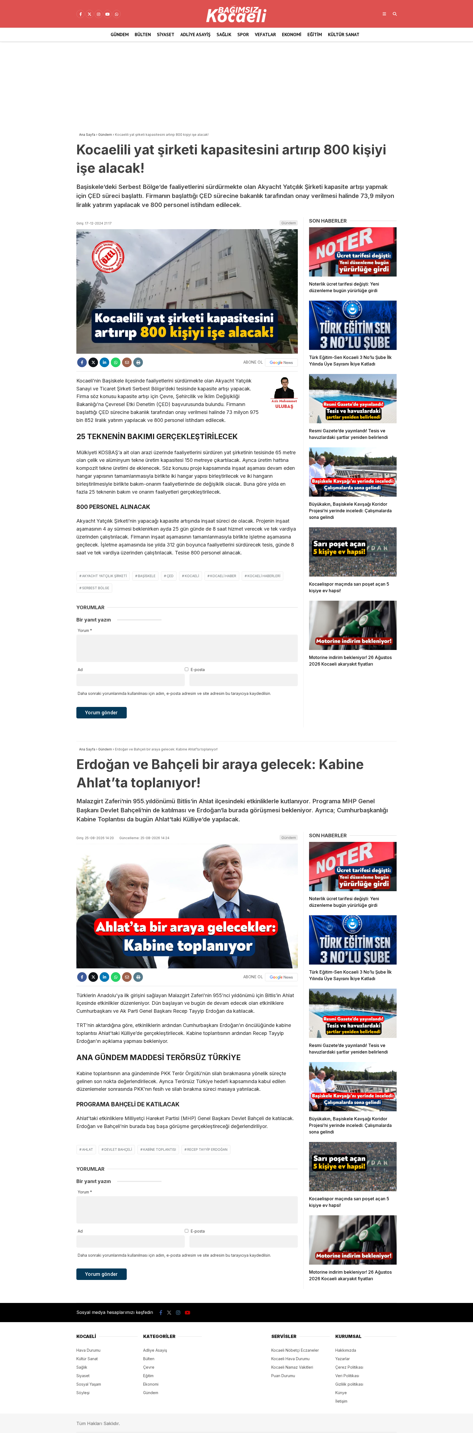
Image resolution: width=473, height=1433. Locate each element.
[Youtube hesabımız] (107, 14)
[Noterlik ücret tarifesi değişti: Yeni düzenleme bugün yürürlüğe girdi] (353, 252)
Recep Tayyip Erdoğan (207, 1149)
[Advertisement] (236, 85)
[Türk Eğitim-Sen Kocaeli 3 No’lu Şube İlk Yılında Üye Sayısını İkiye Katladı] (353, 325)
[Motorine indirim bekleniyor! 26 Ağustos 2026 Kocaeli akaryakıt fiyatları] (353, 625)
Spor (243, 34)
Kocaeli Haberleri (263, 576)
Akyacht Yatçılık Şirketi (104, 576)
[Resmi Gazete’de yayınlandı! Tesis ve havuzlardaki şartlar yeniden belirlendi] (353, 398)
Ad (80, 669)
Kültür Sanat (343, 34)
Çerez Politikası (349, 1367)
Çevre (148, 1367)
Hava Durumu (88, 1350)
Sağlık (224, 34)
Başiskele (146, 576)
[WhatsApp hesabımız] (116, 14)
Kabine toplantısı (159, 1149)
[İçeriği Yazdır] (138, 362)
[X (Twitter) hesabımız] (89, 14)
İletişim (341, 1401)
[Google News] (281, 362)
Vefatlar (265, 34)
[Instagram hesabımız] (98, 14)
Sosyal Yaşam (88, 1384)
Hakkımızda (345, 1350)
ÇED (170, 576)
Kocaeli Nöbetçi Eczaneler (295, 1350)
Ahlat (87, 1149)
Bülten (143, 34)
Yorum (85, 630)
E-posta (198, 669)
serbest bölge (95, 588)
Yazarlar (342, 1358)
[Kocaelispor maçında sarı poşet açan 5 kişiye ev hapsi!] (353, 552)
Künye (341, 1392)
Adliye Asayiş (195, 34)
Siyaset (165, 34)
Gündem (120, 34)
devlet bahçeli (118, 1149)
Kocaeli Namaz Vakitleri (292, 1367)
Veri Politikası (347, 1375)
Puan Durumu (283, 1375)
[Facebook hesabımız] (80, 14)
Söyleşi (83, 1392)
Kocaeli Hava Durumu (290, 1358)
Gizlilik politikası (349, 1384)
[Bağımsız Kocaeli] (236, 21)
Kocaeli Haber (223, 576)
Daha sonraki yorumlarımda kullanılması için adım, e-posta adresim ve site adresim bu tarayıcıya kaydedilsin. (174, 693)
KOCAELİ (192, 576)
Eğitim (314, 34)
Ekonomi (291, 34)
